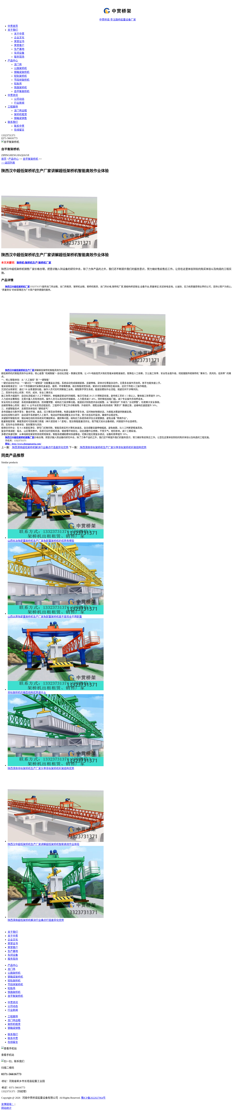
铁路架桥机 (20, 87)
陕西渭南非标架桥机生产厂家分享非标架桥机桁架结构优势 (112, 447)
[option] (65, 212)
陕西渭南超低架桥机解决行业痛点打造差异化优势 (40, 447)
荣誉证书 (19, 41)
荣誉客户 (19, 45)
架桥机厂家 (44, 262)
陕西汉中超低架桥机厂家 (17, 286)
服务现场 (19, 56)
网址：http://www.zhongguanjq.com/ (23, 444)
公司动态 (19, 99)
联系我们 (13, 122)
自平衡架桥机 (21, 91)
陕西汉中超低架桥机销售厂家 (19, 437)
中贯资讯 (13, 95)
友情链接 (7, 1104)
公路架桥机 (20, 68)
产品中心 (13, 60)
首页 (3, 159)
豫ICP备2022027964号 (93, 1097)
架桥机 (20, 262)
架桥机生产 (31, 262)
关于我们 (13, 29)
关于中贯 (19, 33)
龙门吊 (18, 64)
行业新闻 (19, 102)
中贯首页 (13, 26)
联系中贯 (19, 126)
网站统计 (6, 1108)
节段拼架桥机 (21, 79)
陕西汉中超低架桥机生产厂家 (19, 370)
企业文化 (19, 37)
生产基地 (19, 49)
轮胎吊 (18, 83)
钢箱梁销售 (20, 118)
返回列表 (8, 162)
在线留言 (19, 129)
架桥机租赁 (20, 114)
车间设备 (19, 53)
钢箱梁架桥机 (21, 72)
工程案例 (13, 106)
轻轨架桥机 (20, 76)
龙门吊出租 (20, 110)
